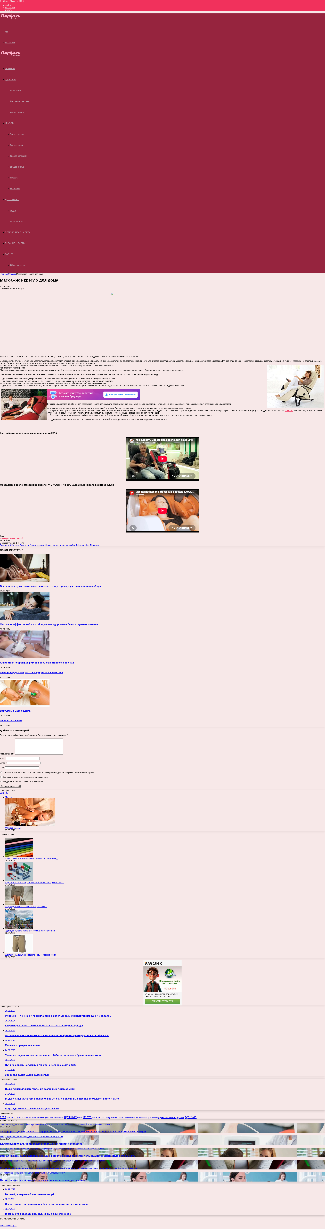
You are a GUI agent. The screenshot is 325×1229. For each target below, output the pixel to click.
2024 (3, 1117)
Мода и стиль (16, 221)
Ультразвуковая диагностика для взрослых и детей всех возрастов (41, 1143)
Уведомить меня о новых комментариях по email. (26, 777)
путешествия (166, 1117)
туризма (191, 1117)
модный (104, 1118)
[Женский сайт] (13, 19)
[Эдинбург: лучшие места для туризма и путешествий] (19, 928)
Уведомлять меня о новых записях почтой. (23, 782)
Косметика (15, 189)
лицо (61, 1117)
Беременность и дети (17, 232)
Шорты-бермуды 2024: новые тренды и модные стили (30, 955)
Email (3, 763)
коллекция (55, 1117)
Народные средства (19, 101)
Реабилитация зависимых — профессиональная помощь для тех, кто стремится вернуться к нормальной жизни (68, 1168)
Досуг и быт (12, 200)
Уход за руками (17, 167)
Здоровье (10, 79)
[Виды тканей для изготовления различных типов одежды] (19, 856)
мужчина (112, 1117)
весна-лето (21, 1118)
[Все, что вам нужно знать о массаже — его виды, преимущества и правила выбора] (25, 581)
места (87, 1117)
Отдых (13, 210)
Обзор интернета (18, 265)
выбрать (39, 1117)
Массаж (14, 178)
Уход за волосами (18, 156)
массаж (79, 1117)
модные (96, 1117)
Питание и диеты (15, 243)
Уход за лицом (17, 134)
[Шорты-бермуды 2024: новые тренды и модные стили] (19, 953)
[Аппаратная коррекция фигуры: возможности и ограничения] (25, 658)
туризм (179, 1117)
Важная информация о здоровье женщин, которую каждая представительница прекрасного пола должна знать (67, 1155)
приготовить (131, 1117)
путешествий (153, 1118)
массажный (17, 538)
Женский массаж (13, 828)
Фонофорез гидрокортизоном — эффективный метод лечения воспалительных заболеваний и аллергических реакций (73, 1131)
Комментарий (7, 754)
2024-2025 (11, 1117)
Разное (9, 254)
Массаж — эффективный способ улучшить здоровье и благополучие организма (49, 624)
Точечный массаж (11, 720)
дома (2, 538)
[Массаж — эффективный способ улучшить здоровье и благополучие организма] (25, 619)
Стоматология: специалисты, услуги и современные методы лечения (42, 1180)
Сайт (2, 768)
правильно (122, 1118)
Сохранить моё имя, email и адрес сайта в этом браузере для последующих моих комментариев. (48, 772)
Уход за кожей (16, 145)
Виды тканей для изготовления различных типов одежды (32, 858)
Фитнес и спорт (17, 112)
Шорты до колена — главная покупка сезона (26, 907)
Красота (9, 123)
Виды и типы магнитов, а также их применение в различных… (34, 882)
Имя (2, 758)
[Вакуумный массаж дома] (25, 706)
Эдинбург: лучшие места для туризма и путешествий (30, 931)
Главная (4, 274)
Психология (15, 90)
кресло (8, 538)
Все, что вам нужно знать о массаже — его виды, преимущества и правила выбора (50, 586)
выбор (32, 1118)
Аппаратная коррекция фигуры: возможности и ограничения (37, 662)
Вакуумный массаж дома (15, 710)
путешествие (141, 1118)
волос (28, 1118)
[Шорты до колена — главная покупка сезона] (19, 904)
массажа (289, 410)
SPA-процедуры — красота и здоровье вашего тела (31, 672)
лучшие (70, 1117)
